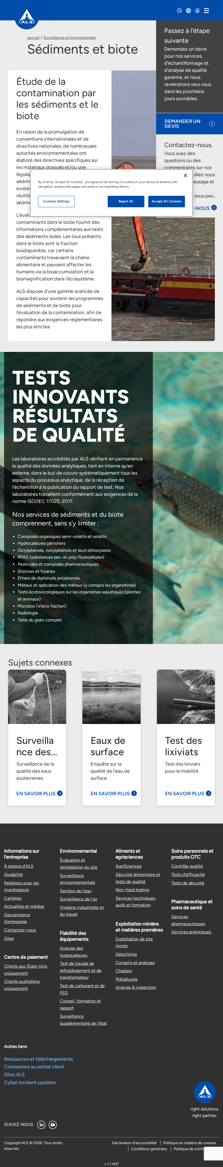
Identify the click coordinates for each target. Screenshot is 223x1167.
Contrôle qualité (187, 866)
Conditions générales (149, 1149)
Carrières (12, 898)
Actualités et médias (24, 906)
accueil (33, 37)
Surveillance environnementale (69, 37)
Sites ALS (14, 1075)
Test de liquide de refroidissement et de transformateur (80, 970)
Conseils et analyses (135, 962)
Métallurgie (127, 979)
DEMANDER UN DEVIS (182, 124)
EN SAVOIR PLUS (35, 794)
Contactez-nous (20, 930)
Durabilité (13, 874)
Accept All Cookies (166, 201)
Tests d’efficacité (188, 874)
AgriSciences (128, 866)
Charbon (124, 970)
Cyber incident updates (30, 1082)
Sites (9, 938)
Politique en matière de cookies (189, 1143)
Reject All (126, 201)
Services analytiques (191, 931)
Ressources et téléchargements (38, 1059)
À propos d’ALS (18, 866)
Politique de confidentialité (196, 1149)
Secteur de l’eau (75, 890)
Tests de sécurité (187, 883)
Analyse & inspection (136, 987)
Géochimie (126, 954)
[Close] (185, 175)
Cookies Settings (56, 201)
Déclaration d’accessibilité (134, 1143)
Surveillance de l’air (78, 899)
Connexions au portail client (34, 1067)
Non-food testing (132, 889)
